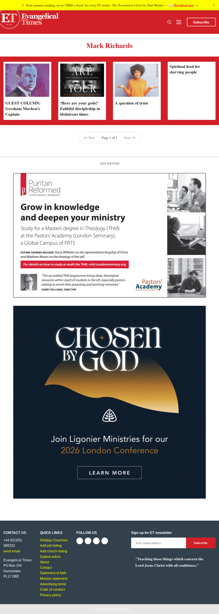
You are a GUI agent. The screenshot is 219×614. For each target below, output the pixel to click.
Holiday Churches (53, 540)
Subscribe (201, 22)
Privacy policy (50, 595)
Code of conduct (52, 589)
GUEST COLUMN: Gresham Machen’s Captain (22, 108)
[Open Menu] (179, 22)
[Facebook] (79, 541)
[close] (213, 5)
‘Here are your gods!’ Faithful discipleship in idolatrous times (80, 108)
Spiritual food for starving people (185, 69)
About (44, 562)
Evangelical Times (115, 609)
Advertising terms (53, 584)
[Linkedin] (104, 541)
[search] (169, 22)
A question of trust (131, 103)
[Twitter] (88, 541)
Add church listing (53, 551)
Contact (46, 567)
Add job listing (51, 545)
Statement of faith (53, 573)
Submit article (50, 557)
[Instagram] (96, 541)
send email (11, 551)
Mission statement (53, 578)
